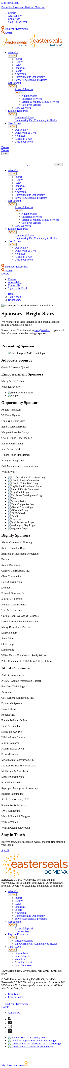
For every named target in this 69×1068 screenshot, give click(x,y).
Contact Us (14, 18)
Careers (12, 12)
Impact (18, 58)
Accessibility (15, 15)
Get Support (14, 82)
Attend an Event (23, 138)
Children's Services (31, 98)
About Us (13, 52)
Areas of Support (24, 89)
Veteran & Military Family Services (40, 101)
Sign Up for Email (17, 21)
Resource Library (24, 940)
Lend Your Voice (24, 141)
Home (11, 293)
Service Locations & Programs (31, 79)
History (19, 61)
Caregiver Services (31, 104)
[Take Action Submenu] (12, 126)
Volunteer (20, 135)
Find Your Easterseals (16, 28)
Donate (5, 1007)
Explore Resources (18, 110)
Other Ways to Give (25, 132)
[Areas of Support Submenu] (19, 92)
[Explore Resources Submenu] (12, 114)
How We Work (23, 107)
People (18, 70)
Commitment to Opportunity (30, 76)
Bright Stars (14, 299)
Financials (20, 67)
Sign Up (5, 850)
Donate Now (21, 129)
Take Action (14, 123)
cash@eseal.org (42, 330)
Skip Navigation (10, 2)
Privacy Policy (15, 997)
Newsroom (20, 73)
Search (9, 32)
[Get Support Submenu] (12, 86)
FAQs (18, 64)
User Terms (14, 994)
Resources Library (24, 117)
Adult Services (29, 95)
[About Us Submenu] (12, 55)
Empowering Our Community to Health (36, 120)
